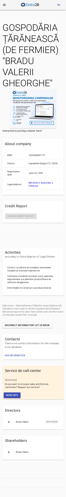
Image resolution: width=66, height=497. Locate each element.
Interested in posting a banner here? (22, 130)
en (58, 5)
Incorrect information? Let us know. (27, 325)
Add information (15, 355)
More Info (12, 395)
